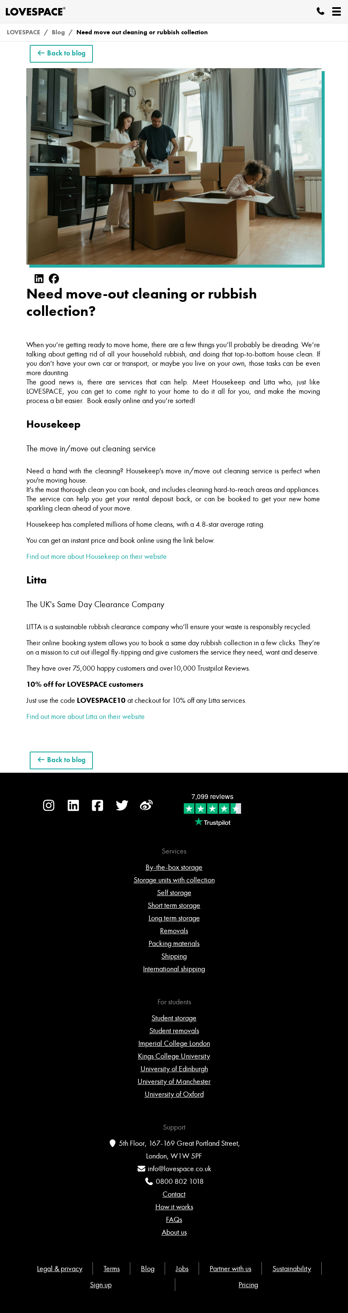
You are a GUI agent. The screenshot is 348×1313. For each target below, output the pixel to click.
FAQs (174, 1219)
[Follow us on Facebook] (97, 809)
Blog (58, 32)
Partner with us (230, 1268)
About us (174, 1232)
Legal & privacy (59, 1268)
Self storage (174, 892)
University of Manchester (174, 1081)
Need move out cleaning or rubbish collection (142, 32)
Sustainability (291, 1268)
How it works (174, 1206)
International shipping (174, 968)
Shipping (174, 956)
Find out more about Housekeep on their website (96, 556)
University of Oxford (174, 1094)
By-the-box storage (174, 867)
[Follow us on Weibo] (146, 809)
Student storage (174, 1018)
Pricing (248, 1284)
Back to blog (65, 53)
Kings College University (174, 1056)
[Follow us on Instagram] (48, 809)
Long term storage (174, 918)
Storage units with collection (174, 880)
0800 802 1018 (180, 1181)
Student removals (174, 1030)
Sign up (101, 1284)
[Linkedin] (39, 279)
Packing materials (174, 943)
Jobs (182, 1268)
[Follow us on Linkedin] (73, 809)
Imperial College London (174, 1043)
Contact (174, 1194)
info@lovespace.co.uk (179, 1168)
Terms (112, 1268)
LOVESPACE (23, 32)
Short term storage (174, 905)
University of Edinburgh (174, 1068)
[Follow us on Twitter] (122, 809)
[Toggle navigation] (336, 11)
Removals (174, 930)
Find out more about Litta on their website (85, 716)
